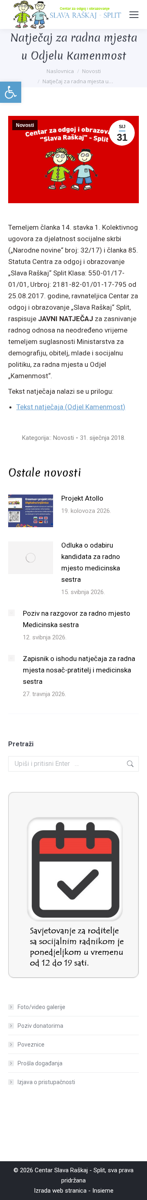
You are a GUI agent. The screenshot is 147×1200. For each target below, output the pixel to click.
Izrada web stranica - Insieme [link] (74, 1190)
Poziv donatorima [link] (40, 1026)
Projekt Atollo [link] (82, 498)
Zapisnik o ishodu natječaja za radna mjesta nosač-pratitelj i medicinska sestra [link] (79, 669)
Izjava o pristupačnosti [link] (46, 1082)
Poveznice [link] (31, 1044)
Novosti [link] (25, 125)
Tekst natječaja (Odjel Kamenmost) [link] (70, 407)
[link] (10, 92)
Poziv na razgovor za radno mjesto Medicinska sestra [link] (76, 619)
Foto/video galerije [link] (41, 1007)
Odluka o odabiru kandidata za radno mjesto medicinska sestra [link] (90, 562)
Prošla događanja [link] (40, 1063)
